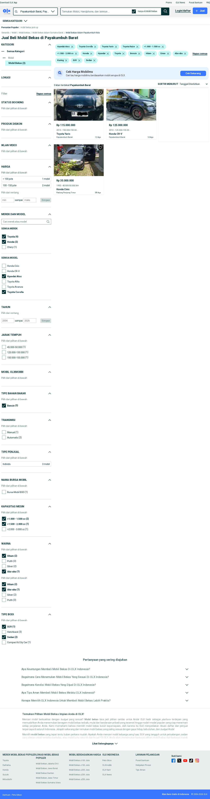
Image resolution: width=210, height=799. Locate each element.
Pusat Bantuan (142, 760)
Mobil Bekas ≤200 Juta (79, 770)
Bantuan (6, 795)
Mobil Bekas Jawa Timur (47, 778)
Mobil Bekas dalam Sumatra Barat (47, 33)
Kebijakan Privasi (143, 765)
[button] (8, 2)
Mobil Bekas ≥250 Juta (79, 779)
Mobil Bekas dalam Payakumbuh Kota (83, 33)
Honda (6, 770)
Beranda (5, 33)
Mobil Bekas (24, 33)
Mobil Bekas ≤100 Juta (79, 760)
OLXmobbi (107, 765)
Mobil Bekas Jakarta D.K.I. (47, 764)
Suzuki (6, 775)
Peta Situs (107, 760)
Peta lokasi (17, 795)
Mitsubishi (7, 779)
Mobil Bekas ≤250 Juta (79, 775)
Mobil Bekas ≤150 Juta (79, 765)
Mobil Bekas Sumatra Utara (48, 783)
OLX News (107, 775)
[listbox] (72, 47)
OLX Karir (106, 770)
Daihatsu (7, 765)
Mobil (14, 33)
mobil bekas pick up (29, 27)
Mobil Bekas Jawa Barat (47, 768)
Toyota (6, 760)
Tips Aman (140, 770)
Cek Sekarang (193, 73)
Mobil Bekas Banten (45, 773)
